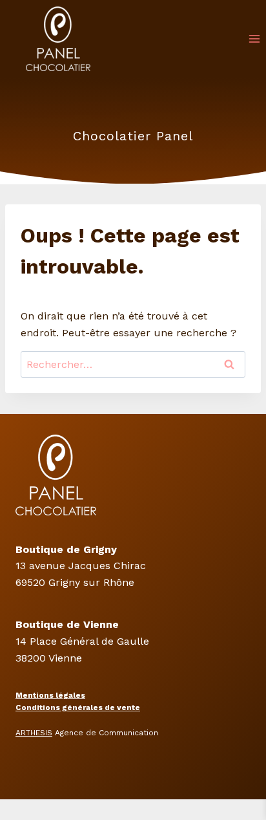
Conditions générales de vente (77, 707)
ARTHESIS (33, 732)
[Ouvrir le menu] (254, 38)
